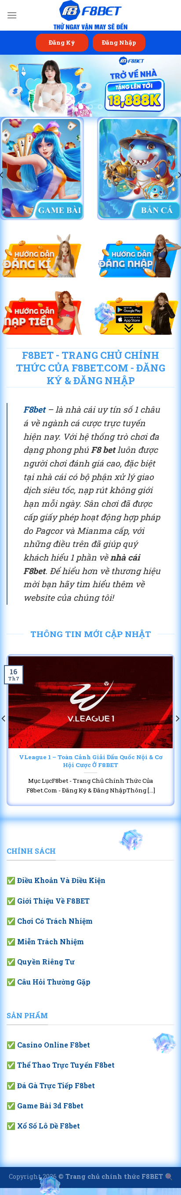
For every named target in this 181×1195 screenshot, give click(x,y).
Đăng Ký (62, 42)
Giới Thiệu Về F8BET (53, 900)
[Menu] (12, 15)
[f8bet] (90, 15)
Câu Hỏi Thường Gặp (53, 981)
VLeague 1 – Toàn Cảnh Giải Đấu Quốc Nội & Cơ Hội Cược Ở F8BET (91, 761)
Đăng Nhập (119, 42)
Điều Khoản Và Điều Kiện (61, 880)
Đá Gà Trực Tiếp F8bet (56, 1085)
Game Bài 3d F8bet (50, 1105)
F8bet (34, 409)
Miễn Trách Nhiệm (50, 941)
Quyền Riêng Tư (46, 961)
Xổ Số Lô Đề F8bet (48, 1125)
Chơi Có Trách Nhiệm (55, 920)
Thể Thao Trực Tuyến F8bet (66, 1064)
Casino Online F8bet (53, 1044)
